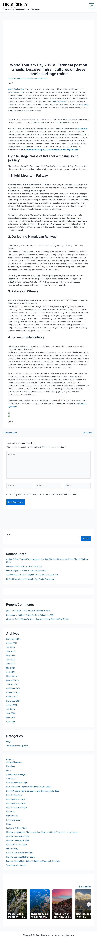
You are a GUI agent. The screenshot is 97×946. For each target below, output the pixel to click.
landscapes (83, 128)
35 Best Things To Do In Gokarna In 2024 (32, 611)
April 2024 (10, 672)
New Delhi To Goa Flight (16, 844)
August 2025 (11, 643)
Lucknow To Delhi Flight (16, 828)
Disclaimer (10, 766)
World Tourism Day (16, 89)
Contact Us (11, 778)
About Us (10, 759)
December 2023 (13, 688)
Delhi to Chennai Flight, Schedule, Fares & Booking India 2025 (32, 791)
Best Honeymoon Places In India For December (26, 570)
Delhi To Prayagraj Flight (16, 807)
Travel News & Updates (16, 865)
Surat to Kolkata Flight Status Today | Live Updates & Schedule (33, 861)
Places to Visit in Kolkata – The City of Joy (24, 566)
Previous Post (10, 433)
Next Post (88, 433)
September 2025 (13, 639)
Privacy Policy (12, 849)
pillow (8, 611)
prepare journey (59, 101)
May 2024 (10, 668)
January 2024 (12, 684)
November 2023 (13, 693)
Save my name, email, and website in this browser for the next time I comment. (44, 494)
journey (85, 104)
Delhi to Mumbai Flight (15, 799)
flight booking (12, 816)
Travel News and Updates (17, 746)
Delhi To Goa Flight (14, 795)
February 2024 (12, 680)
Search (9, 534)
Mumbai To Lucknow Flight (17, 836)
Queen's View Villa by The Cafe (19, 853)
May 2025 (10, 655)
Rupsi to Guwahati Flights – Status (20, 857)
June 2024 (10, 664)
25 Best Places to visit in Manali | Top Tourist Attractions (30, 579)
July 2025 (10, 647)
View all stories (84, 887)
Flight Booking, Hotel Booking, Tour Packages (21, 9)
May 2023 (10, 717)
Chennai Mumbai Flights (16, 774)
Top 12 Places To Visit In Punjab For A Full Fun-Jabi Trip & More (42, 619)
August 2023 (11, 705)
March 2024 (11, 676)
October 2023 (12, 697)
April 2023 (10, 721)
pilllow (8, 619)
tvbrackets (10, 615)
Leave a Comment (16, 78)
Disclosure (10, 811)
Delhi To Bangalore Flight (16, 783)
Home (8, 824)
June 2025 (10, 651)
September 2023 (13, 701)
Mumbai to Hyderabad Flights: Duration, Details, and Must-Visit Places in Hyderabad (42, 832)
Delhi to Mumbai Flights (16, 803)
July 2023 (10, 709)
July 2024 (10, 660)
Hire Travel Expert (13, 820)
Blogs (8, 741)
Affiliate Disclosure (14, 762)
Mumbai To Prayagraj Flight (17, 840)
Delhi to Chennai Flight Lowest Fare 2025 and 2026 (28, 787)
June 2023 (10, 713)
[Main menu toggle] (91, 6)
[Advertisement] (48, 44)
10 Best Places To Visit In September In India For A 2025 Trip (32, 575)
